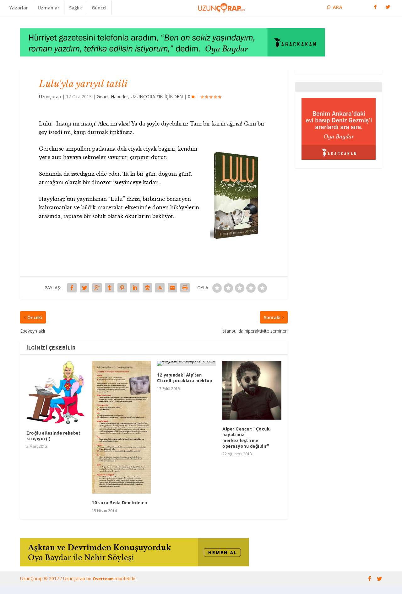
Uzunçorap (50, 96)
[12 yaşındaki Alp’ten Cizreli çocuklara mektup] (186, 363)
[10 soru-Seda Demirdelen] (121, 427)
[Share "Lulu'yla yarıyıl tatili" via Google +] (97, 287)
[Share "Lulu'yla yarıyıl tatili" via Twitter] (84, 287)
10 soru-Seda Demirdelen (119, 502)
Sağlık (75, 8)
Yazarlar (18, 8)
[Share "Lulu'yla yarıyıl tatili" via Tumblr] (109, 287)
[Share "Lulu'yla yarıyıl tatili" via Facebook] (72, 287)
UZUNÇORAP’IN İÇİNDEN (157, 96)
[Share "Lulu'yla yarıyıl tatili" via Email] (172, 287)
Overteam (104, 578)
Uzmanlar (48, 8)
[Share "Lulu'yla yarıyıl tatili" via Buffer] (147, 287)
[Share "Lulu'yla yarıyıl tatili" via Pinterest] (122, 287)
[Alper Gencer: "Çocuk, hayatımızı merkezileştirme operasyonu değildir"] (251, 390)
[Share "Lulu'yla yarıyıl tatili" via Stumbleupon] (160, 287)
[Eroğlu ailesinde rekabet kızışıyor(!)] (55, 392)
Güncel (99, 8)
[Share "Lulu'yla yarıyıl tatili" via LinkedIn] (134, 287)
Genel (102, 96)
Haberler (119, 96)
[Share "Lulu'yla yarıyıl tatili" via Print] (185, 287)
